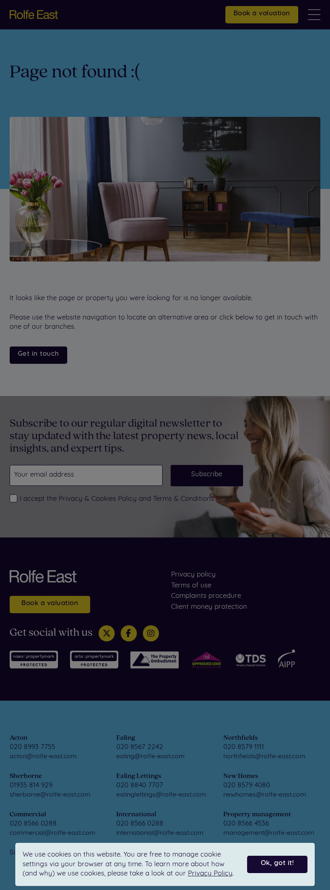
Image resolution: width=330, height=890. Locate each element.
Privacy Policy (210, 873)
